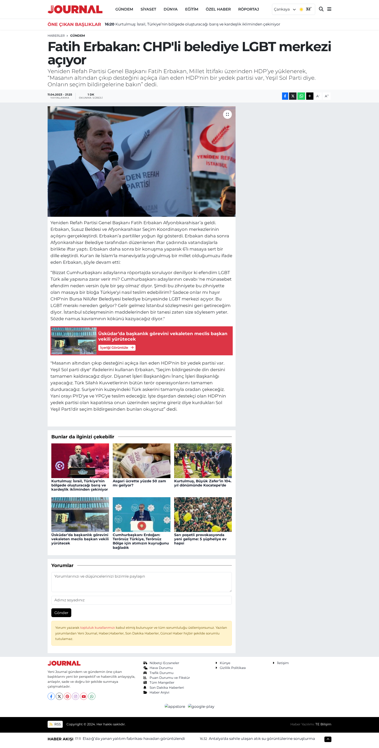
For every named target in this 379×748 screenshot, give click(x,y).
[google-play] (201, 706)
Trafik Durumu (161, 673)
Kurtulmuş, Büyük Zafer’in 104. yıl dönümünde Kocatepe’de (202, 483)
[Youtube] (83, 696)
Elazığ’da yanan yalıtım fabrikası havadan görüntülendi (134, 738)
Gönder (61, 613)
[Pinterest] (67, 696)
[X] (59, 696)
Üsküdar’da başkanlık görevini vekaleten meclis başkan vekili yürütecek (80, 539)
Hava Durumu (161, 668)
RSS (57, 724)
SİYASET (148, 9)
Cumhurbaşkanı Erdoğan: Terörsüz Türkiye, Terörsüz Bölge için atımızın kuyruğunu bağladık (141, 541)
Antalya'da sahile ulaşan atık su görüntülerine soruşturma (262, 738)
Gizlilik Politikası (233, 668)
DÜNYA (171, 9)
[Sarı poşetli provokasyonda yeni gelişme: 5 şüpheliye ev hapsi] (203, 514)
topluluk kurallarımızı (98, 628)
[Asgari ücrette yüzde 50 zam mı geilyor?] (141, 460)
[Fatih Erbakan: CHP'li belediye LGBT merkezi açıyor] (142, 161)
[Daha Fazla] (309, 96)
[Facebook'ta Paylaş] (285, 96)
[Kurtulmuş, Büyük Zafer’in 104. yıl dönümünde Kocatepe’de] (203, 460)
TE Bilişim (323, 724)
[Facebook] (51, 696)
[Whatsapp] (91, 696)
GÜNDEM (124, 9)
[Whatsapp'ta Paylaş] (301, 96)
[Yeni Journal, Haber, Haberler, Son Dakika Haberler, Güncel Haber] (75, 9)
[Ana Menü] (327, 9)
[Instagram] (75, 696)
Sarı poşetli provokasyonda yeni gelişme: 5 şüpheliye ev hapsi (200, 539)
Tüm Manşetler (162, 683)
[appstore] (175, 706)
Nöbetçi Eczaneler (164, 663)
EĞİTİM (191, 9)
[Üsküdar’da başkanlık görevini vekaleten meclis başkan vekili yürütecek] (80, 514)
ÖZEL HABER (218, 9)
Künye (225, 663)
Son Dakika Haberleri (167, 688)
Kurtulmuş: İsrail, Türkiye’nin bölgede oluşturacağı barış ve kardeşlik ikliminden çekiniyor (192, 24)
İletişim (283, 663)
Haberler (56, 36)
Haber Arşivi (159, 692)
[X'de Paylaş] (293, 96)
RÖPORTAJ (248, 9)
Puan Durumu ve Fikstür (170, 678)
